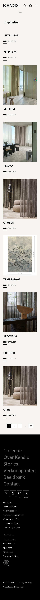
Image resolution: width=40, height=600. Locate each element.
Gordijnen (7, 502)
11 (31, 426)
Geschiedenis (9, 543)
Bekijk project (9, 41)
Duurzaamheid (9, 539)
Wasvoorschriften (11, 556)
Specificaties (8, 547)
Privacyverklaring (24, 583)
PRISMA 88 (9, 52)
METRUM (9, 109)
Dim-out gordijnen (11, 523)
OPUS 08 (8, 222)
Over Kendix (16, 457)
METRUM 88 (10, 35)
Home (20, 13)
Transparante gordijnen (13, 515)
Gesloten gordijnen (11, 519)
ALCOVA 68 (10, 336)
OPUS (6, 409)
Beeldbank (14, 477)
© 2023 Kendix (9, 583)
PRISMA (8, 165)
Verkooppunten (19, 470)
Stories (10, 464)
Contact (11, 483)
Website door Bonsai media (13, 587)
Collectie (12, 450)
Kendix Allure (9, 535)
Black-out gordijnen (11, 527)
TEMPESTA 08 (11, 279)
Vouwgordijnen (9, 510)
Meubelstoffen (9, 506)
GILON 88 (9, 352)
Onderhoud (8, 552)
